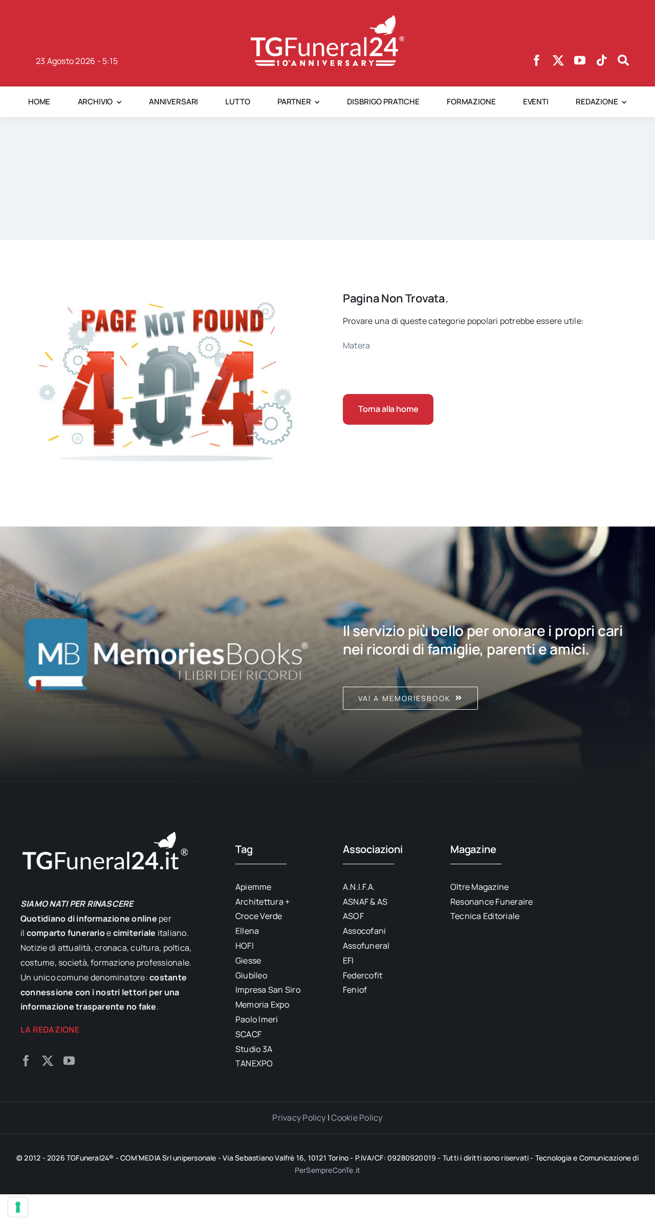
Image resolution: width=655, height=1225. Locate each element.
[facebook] (536, 60)
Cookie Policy (356, 1117)
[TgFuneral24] (327, 19)
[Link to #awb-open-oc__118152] (623, 60)
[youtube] (579, 60)
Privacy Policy (298, 1117)
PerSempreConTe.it (328, 1170)
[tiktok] (601, 60)
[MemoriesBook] (166, 654)
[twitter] (558, 60)
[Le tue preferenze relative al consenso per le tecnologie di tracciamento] (18, 1207)
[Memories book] (489, 654)
